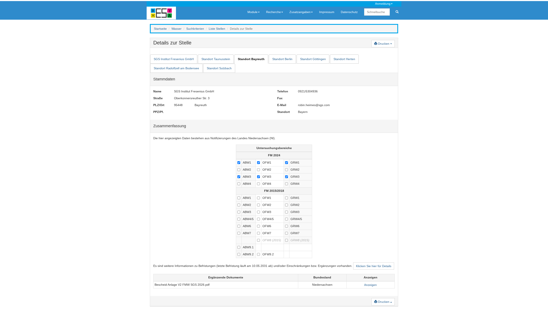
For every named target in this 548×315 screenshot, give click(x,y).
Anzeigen (370, 277)
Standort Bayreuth (251, 59)
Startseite (160, 28)
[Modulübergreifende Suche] (397, 12)
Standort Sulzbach (219, 68)
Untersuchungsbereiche (274, 148)
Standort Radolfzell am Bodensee (176, 68)
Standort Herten (344, 59)
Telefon (282, 91)
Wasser (176, 28)
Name (157, 91)
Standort (283, 112)
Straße (158, 98)
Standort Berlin (282, 59)
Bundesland (322, 277)
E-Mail (281, 105)
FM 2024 (274, 155)
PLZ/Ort (158, 105)
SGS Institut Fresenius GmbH (174, 59)
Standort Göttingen (313, 59)
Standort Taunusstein (215, 59)
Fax (280, 98)
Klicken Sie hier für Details (373, 266)
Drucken (383, 43)
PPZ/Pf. (158, 112)
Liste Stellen (217, 28)
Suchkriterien (195, 28)
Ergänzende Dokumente (225, 277)
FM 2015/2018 (274, 190)
